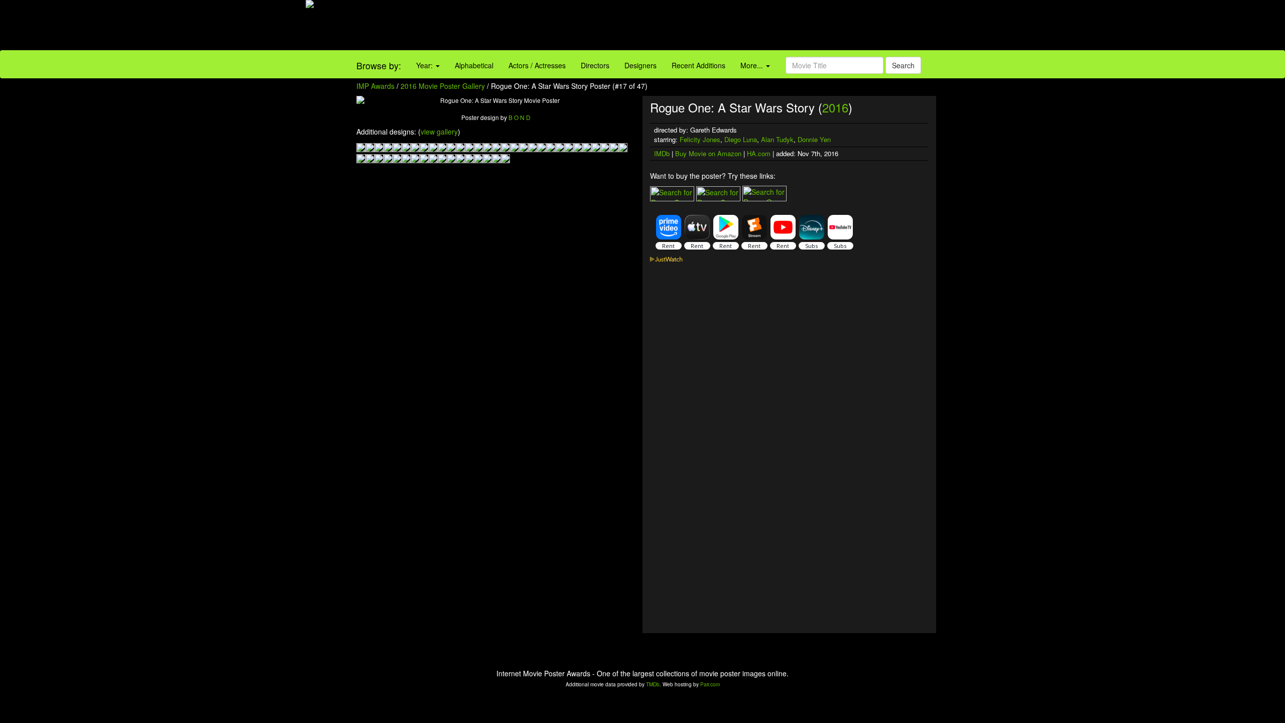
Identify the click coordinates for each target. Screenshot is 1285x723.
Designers (640, 65)
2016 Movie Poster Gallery (443, 86)
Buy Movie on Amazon (708, 153)
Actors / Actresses (537, 65)
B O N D (519, 117)
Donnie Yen (814, 139)
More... (752, 65)
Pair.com (710, 684)
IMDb (662, 153)
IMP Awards (375, 86)
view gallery (439, 132)
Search (903, 65)
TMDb (653, 684)
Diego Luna (740, 139)
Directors (595, 65)
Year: (425, 65)
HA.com (758, 153)
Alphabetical (474, 65)
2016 (835, 107)
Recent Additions (698, 65)
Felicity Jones (700, 139)
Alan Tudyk (777, 139)
